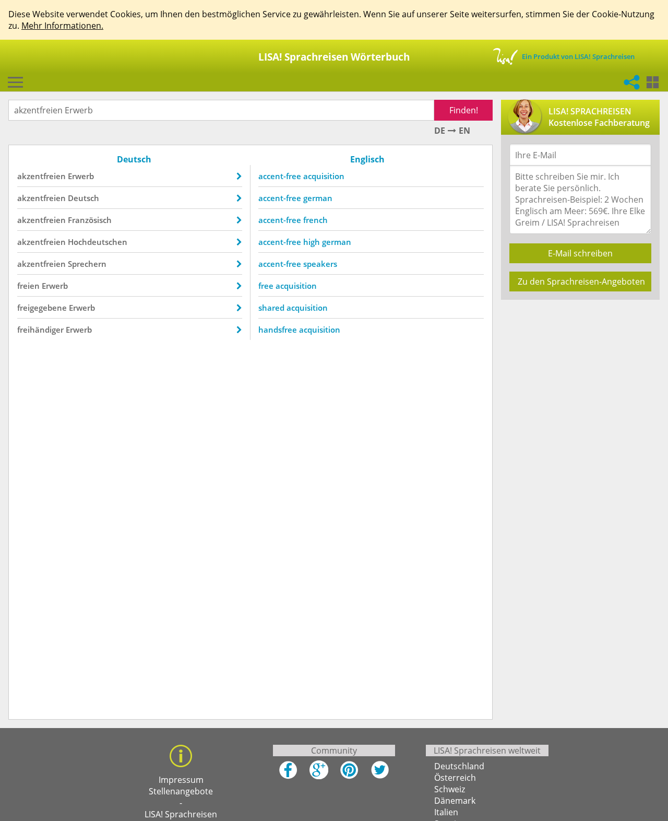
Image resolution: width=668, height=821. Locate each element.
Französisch (90, 220)
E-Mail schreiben (580, 253)
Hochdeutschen (97, 242)
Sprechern (87, 264)
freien (28, 285)
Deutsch (83, 198)
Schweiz (449, 789)
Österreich (455, 777)
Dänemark (454, 800)
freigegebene (42, 307)
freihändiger (40, 329)
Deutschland (459, 766)
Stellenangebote (181, 791)
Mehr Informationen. (62, 25)
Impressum (181, 779)
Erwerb (81, 176)
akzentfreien (41, 176)
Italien (446, 812)
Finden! (463, 110)
